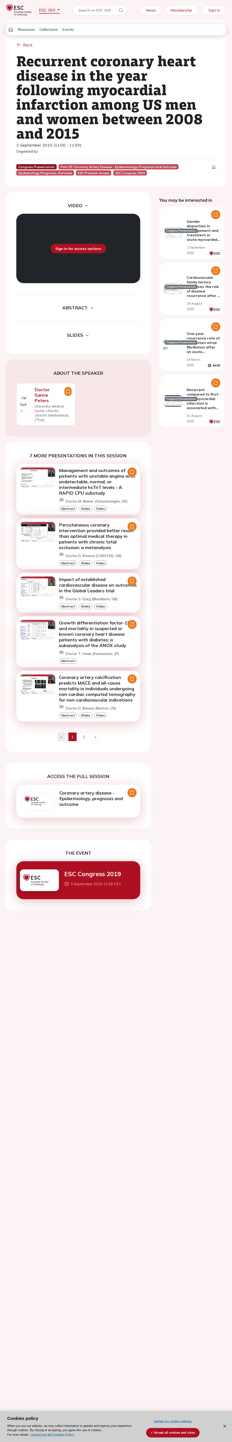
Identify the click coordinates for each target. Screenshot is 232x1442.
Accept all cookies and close (174, 1432)
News (151, 10)
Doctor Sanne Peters (42, 395)
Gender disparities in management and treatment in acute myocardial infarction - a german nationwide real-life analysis (202, 239)
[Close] (225, 1426)
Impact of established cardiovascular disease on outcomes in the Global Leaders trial (98, 584)
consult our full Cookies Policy (52, 1434)
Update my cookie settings (173, 1421)
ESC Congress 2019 (92, 874)
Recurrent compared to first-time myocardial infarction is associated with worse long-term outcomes (203, 403)
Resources (26, 29)
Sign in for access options (78, 248)
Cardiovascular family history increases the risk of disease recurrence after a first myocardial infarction (203, 291)
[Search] (121, 11)
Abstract (68, 508)
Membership (181, 10)
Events (68, 29)
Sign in (214, 10)
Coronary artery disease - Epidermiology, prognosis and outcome (91, 798)
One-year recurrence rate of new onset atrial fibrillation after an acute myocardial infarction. (203, 347)
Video (100, 508)
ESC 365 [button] (47, 10)
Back (28, 44)
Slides (85, 508)
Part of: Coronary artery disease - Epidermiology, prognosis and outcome (118, 166)
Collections (48, 29)
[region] (116, 1426)
